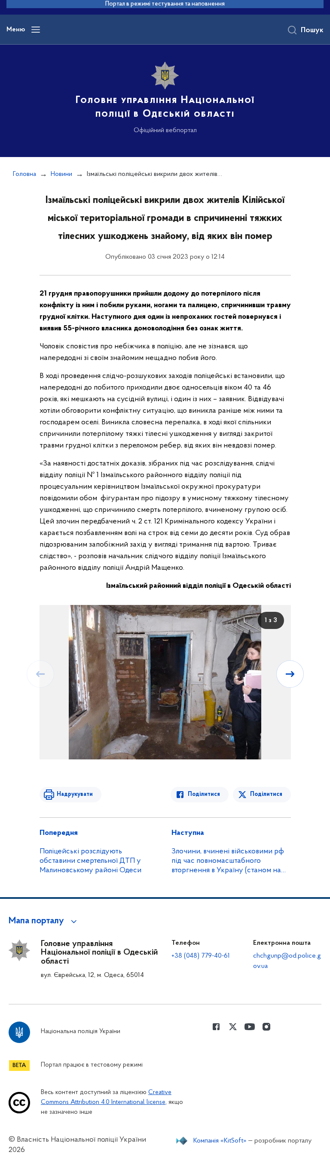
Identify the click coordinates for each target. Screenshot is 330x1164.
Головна (24, 174)
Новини (61, 174)
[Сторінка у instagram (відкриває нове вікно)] (266, 1027)
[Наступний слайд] (290, 674)
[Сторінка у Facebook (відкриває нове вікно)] (216, 1027)
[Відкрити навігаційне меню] (35, 29)
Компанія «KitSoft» (220, 1140)
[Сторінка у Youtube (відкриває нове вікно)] (249, 1027)
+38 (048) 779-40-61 (200, 955)
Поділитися (204, 794)
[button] (44, 921)
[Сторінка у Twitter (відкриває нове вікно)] (233, 1027)
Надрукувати (75, 794)
